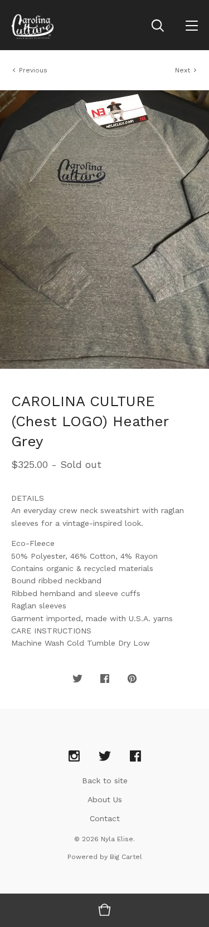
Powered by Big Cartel (104, 857)
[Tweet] (77, 679)
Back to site (105, 780)
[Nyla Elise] (32, 25)
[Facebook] (135, 756)
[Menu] (192, 25)
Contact (105, 818)
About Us (105, 799)
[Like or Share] (104, 679)
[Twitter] (104, 756)
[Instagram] (74, 756)
